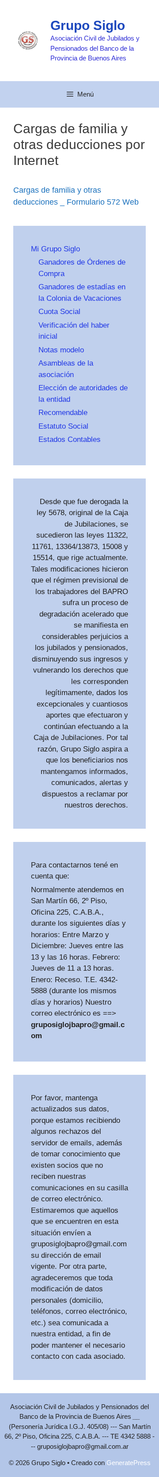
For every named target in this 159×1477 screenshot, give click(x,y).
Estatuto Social (63, 426)
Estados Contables (69, 439)
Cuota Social (59, 311)
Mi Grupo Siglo (55, 249)
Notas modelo (61, 350)
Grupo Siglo (87, 25)
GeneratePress (128, 1462)
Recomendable (62, 412)
